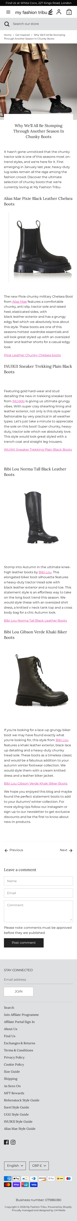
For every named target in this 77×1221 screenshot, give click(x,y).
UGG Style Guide (16, 1114)
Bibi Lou (45, 572)
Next (64, 850)
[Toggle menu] (8, 11)
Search (9, 1008)
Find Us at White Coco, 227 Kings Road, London (38, 3)
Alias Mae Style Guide (20, 1129)
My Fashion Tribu (36, 1206)
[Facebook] (6, 1142)
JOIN (19, 991)
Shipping (10, 1079)
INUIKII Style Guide (18, 1121)
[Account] (59, 10)
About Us (10, 1029)
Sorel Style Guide (16, 1107)
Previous (16, 850)
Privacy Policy (14, 1057)
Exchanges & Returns (19, 1043)
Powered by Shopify (60, 1206)
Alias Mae (19, 302)
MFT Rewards (14, 1093)
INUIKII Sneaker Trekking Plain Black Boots (38, 449)
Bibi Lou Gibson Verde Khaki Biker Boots (36, 783)
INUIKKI (18, 401)
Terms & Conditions (18, 1050)
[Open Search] (6, 24)
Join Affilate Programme (21, 1015)
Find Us (9, 1036)
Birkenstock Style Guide (21, 1100)
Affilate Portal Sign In (19, 1022)
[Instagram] (13, 1142)
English (13, 1165)
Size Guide (12, 1071)
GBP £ (37, 1165)
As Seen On (12, 1086)
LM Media (59, 1210)
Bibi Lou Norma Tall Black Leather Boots (35, 620)
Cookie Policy (14, 1064)
